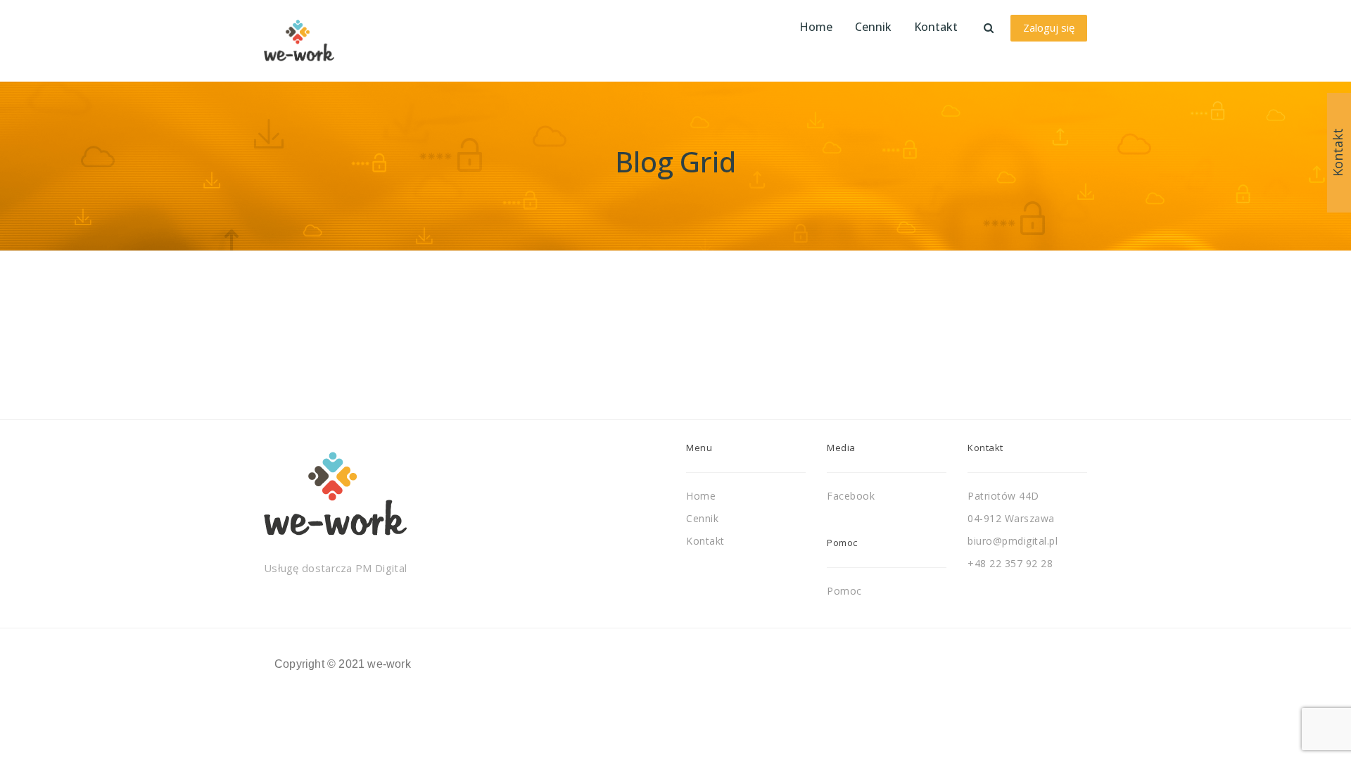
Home (701, 495)
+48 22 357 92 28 (1010, 563)
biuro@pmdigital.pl (1013, 540)
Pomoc (844, 590)
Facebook (851, 495)
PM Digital (381, 568)
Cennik (702, 518)
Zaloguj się (1048, 27)
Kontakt (705, 540)
